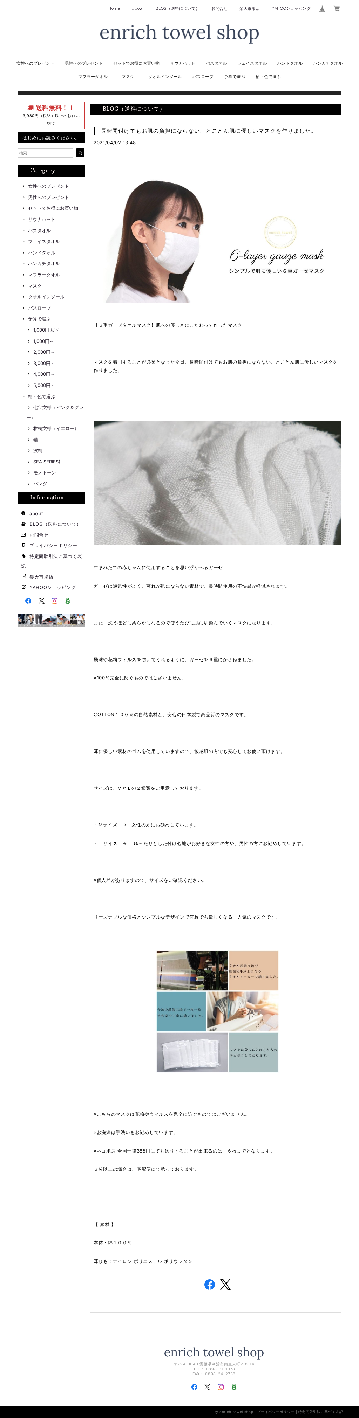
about (138, 8)
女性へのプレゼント (35, 63)
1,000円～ (43, 341)
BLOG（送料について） (177, 8)
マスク (128, 76)
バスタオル (216, 63)
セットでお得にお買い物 (136, 63)
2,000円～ (44, 352)
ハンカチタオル (328, 63)
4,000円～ (44, 374)
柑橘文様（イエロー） (56, 428)
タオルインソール (165, 76)
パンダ (40, 483)
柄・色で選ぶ (268, 76)
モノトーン (44, 472)
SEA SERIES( (46, 461)
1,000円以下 (46, 330)
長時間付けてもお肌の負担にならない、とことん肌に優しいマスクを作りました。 (209, 130)
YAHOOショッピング (291, 8)
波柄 (37, 450)
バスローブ (203, 76)
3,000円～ (44, 363)
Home (114, 8)
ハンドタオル (290, 63)
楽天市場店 (249, 8)
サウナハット (182, 63)
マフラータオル (93, 76)
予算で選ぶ (234, 76)
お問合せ (219, 8)
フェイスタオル (252, 63)
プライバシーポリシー (53, 545)
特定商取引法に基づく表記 (320, 1412)
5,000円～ (44, 385)
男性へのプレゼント (84, 63)
